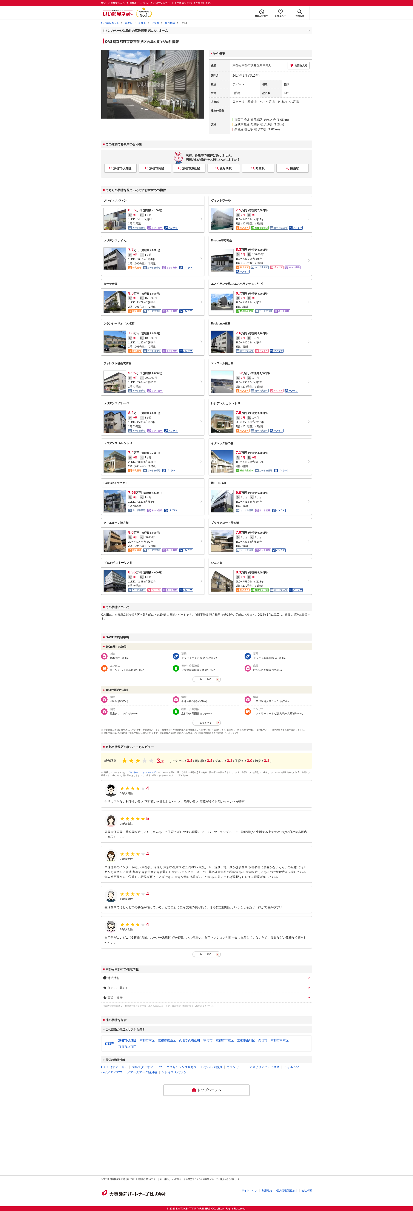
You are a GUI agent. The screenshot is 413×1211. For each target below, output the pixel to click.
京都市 (142, 23)
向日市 (262, 1040)
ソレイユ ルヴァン (174, 1072)
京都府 (129, 23)
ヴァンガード (236, 1067)
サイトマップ (249, 1190)
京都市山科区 (246, 1040)
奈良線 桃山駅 (243, 129)
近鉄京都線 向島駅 (246, 124)
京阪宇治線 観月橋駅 (248, 119)
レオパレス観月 (211, 1067)
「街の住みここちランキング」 (143, 772)
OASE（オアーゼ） (114, 1067)
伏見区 (155, 23)
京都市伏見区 (122, 168)
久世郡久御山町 (189, 1040)
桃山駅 (294, 168)
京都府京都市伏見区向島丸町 (252, 65)
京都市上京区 (127, 1046)
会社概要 (307, 1190)
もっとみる (205, 679)
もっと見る (205, 954)
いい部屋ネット (110, 23)
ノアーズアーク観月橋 (142, 1072)
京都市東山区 (191, 168)
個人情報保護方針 (286, 1190)
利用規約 (267, 1190)
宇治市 (208, 1040)
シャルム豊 (291, 1067)
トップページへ (209, 1090)
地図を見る (300, 65)
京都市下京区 (225, 1040)
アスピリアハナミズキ (264, 1067)
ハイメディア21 (112, 1072)
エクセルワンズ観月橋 (181, 1067)
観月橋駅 (170, 23)
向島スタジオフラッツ (147, 1067)
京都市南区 (156, 168)
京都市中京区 (280, 1040)
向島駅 (260, 168)
